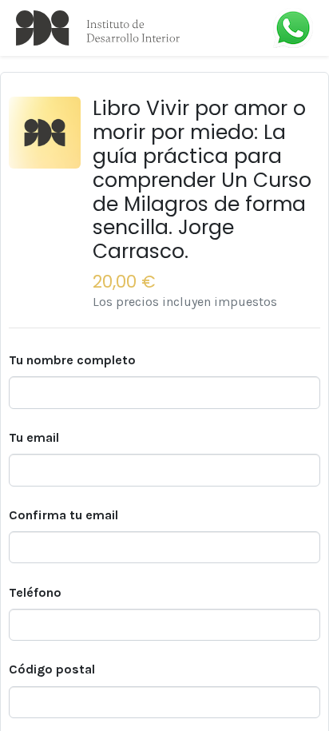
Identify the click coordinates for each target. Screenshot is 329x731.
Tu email (34, 437)
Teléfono (35, 592)
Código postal (52, 669)
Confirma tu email (63, 514)
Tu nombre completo (72, 359)
